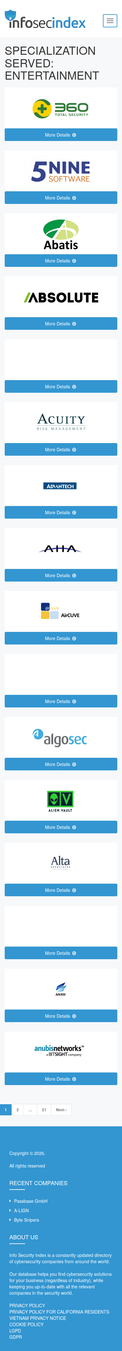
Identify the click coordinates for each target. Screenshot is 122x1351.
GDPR (15, 1337)
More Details (58, 135)
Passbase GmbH (31, 1201)
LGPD (15, 1330)
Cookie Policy (26, 1324)
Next (60, 1109)
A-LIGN (21, 1210)
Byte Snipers (26, 1220)
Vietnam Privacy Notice (37, 1318)
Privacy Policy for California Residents (59, 1312)
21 (44, 1109)
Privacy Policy (27, 1305)
